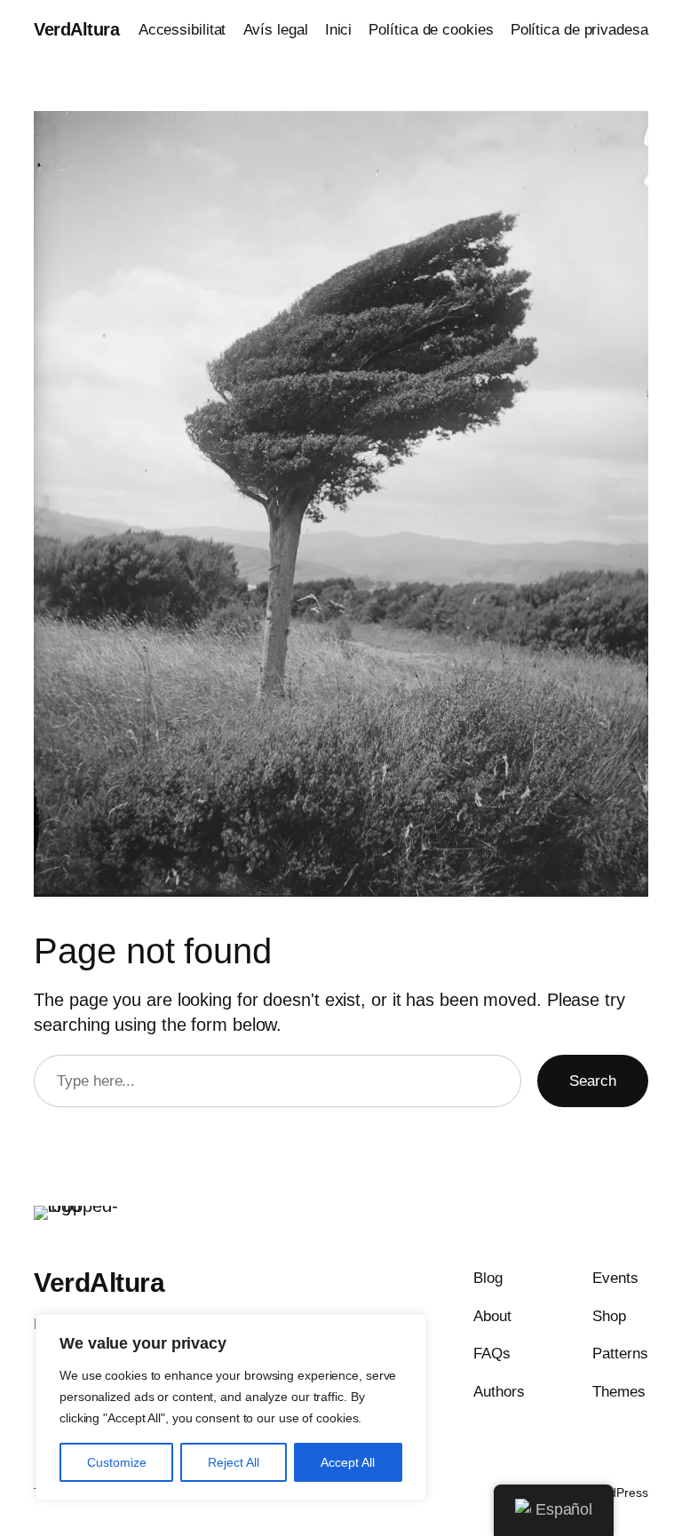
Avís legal (275, 29)
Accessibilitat (182, 29)
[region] (231, 1407)
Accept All (348, 1462)
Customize (117, 1462)
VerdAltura (76, 29)
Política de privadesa (579, 29)
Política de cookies (431, 29)
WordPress (617, 1492)
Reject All (233, 1462)
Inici (339, 29)
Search (592, 1081)
